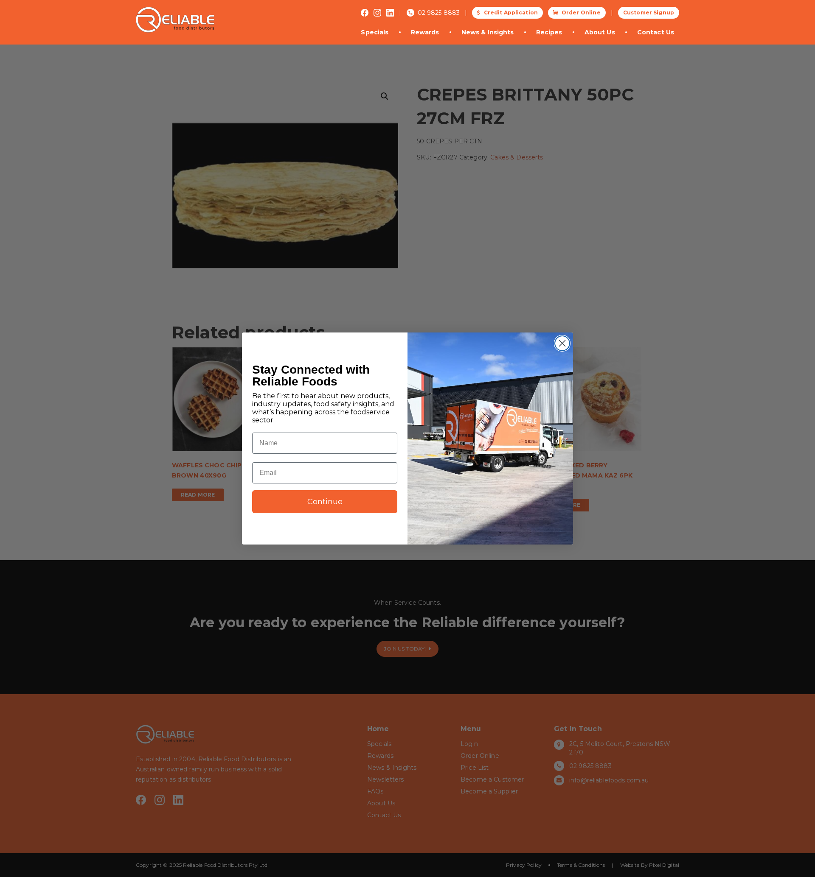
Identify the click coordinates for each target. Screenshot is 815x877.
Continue (325, 501)
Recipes (549, 32)
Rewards (425, 32)
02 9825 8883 (439, 13)
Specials (374, 32)
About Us (600, 32)
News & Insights (487, 32)
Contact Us (655, 32)
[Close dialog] (562, 343)
